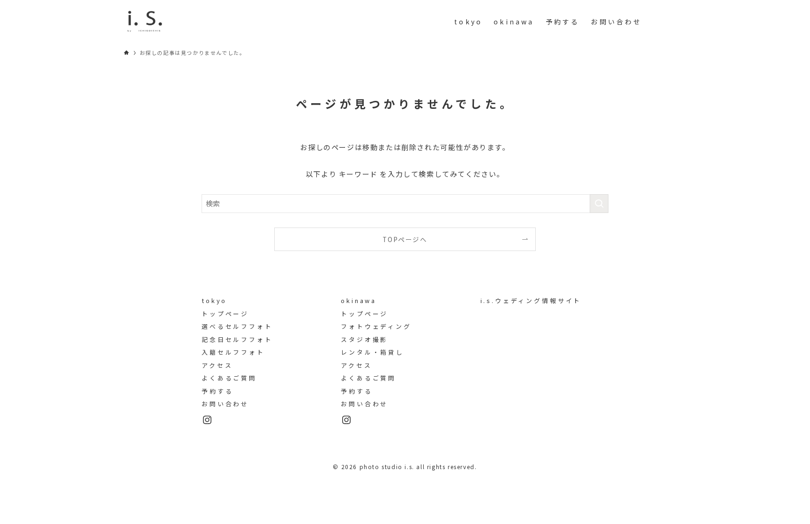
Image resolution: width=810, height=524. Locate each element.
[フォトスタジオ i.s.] (144, 22)
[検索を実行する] (599, 203)
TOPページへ (404, 239)
